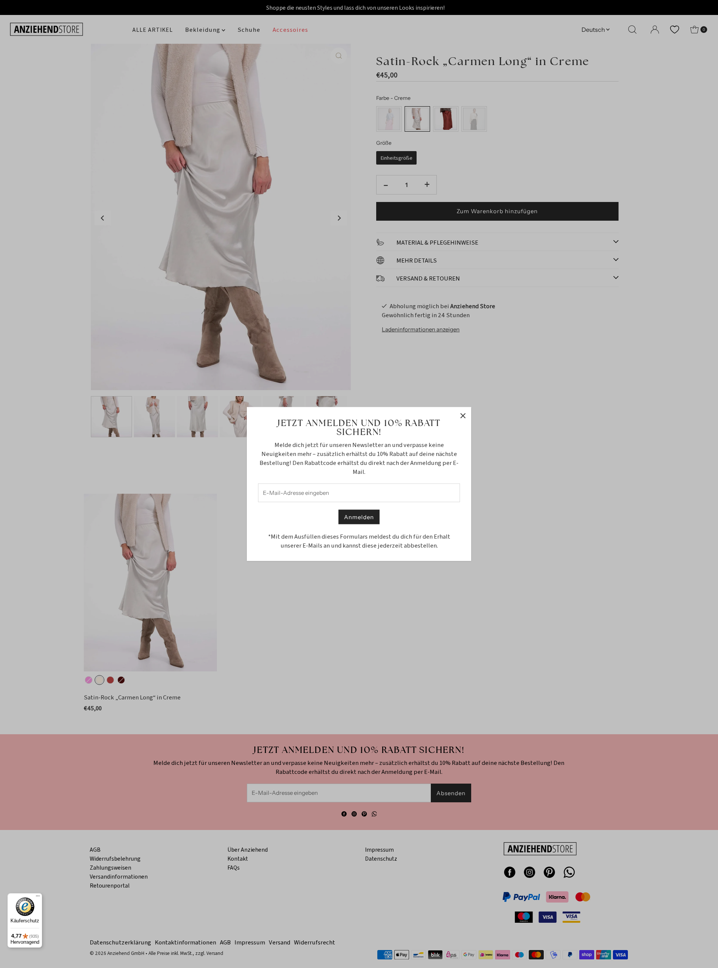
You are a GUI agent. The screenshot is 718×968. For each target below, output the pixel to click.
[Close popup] (462, 415)
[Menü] (37, 897)
